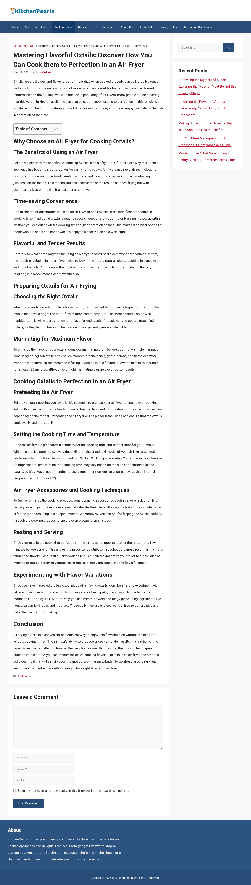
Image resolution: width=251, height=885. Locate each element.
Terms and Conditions (198, 27)
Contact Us (146, 27)
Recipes (83, 27)
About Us (127, 27)
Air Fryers (29, 45)
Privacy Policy (168, 27)
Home (15, 27)
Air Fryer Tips (63, 27)
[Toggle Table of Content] (53, 129)
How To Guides (104, 27)
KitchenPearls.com (21, 839)
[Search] (228, 47)
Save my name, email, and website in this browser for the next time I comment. (75, 790)
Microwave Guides (37, 27)
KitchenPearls (124, 878)
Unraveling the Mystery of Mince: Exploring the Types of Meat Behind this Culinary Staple (207, 86)
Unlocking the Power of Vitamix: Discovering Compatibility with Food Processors (205, 108)
